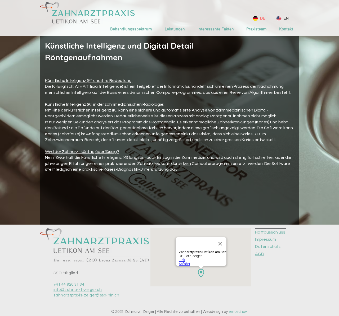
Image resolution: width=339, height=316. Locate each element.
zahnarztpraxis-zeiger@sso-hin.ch (86, 295)
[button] (174, 29)
